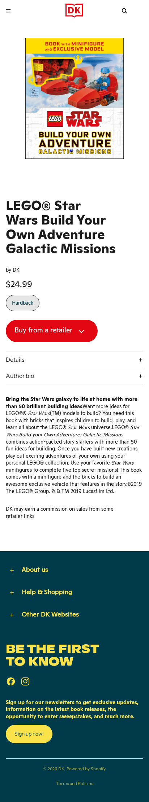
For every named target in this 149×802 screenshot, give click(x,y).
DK (61, 769)
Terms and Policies (74, 783)
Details (15, 359)
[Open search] (124, 11)
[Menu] (8, 11)
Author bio (20, 375)
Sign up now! (29, 734)
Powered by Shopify (86, 769)
